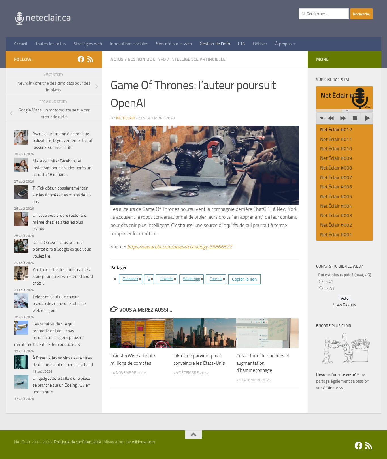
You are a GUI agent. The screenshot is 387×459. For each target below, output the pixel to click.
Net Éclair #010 (336, 148)
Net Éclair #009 (336, 158)
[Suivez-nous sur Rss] (90, 59)
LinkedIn (166, 278)
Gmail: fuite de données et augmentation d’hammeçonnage (263, 363)
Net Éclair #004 (336, 206)
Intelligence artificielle (198, 59)
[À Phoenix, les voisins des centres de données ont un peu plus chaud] (21, 363)
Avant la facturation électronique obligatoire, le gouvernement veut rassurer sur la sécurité (62, 140)
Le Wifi (329, 288)
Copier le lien (244, 279)
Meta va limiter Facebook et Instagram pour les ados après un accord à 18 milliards (62, 167)
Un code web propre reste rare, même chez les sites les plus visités (60, 222)
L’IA (241, 43)
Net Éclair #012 (336, 129)
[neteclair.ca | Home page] (42, 18)
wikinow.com (143, 442)
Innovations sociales (129, 43)
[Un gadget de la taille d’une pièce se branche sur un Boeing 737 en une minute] (21, 383)
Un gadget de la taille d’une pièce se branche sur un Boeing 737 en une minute (61, 385)
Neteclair (125, 118)
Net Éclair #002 (336, 225)
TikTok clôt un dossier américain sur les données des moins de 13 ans (62, 195)
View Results (344, 305)
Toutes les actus (50, 43)
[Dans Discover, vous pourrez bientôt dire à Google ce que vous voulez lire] (21, 247)
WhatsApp (191, 278)
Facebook (130, 278)
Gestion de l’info (215, 43)
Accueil (20, 43)
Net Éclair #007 (336, 177)
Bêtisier (260, 43)
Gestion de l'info (147, 59)
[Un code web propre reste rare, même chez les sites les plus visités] (21, 220)
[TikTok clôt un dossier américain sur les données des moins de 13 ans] (21, 193)
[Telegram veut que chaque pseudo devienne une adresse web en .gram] (21, 301)
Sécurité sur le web (174, 43)
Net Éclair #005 (336, 196)
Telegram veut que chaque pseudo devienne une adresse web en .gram (59, 303)
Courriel (216, 278)
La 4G (328, 281)
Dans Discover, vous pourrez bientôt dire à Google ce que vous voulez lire (62, 249)
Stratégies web (88, 43)
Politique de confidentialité (77, 442)
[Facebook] (81, 59)
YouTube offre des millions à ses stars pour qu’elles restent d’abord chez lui (63, 276)
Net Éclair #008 (336, 168)
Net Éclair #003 (336, 215)
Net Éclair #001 (336, 234)
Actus (117, 59)
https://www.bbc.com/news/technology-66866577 (179, 247)
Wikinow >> (333, 388)
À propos (283, 43)
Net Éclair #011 (336, 139)
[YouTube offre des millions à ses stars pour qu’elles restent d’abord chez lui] (21, 274)
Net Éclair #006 (336, 187)
